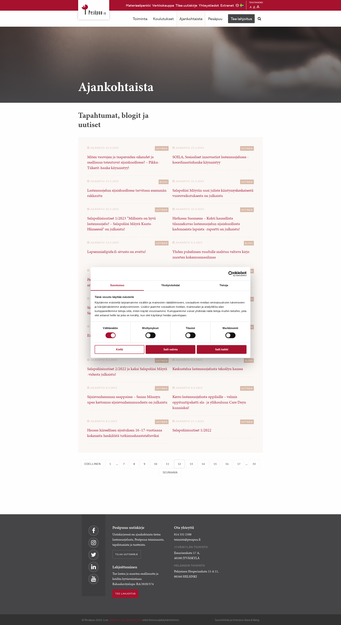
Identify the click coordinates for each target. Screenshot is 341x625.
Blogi (163, 181)
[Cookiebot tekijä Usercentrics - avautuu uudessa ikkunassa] (231, 273)
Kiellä (119, 349)
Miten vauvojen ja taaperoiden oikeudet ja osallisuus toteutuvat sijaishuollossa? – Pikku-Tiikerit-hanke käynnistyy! (123, 162)
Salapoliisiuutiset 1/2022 (191, 430)
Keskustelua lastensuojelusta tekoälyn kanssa (207, 369)
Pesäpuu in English (237, 5)
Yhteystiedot (209, 5)
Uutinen (161, 148)
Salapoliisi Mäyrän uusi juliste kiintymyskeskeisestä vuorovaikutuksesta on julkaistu (212, 193)
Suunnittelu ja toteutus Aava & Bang (237, 620)
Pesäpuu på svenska (241, 5)
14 (203, 464)
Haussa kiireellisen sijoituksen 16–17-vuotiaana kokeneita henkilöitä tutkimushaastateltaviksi (124, 432)
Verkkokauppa (163, 5)
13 (191, 464)
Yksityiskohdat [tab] (170, 285)
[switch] (150, 335)
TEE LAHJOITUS (125, 593)
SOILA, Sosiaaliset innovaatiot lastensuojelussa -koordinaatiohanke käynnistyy (210, 159)
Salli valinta (170, 349)
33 (254, 464)
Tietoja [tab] (224, 285)
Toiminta (140, 18)
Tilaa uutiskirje (186, 5)
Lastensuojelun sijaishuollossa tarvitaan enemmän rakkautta (126, 193)
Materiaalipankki (138, 5)
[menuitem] (138, 5)
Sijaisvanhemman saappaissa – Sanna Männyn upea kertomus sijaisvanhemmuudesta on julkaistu (127, 399)
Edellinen (93, 464)
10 (155, 464)
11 (167, 464)
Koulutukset (163, 18)
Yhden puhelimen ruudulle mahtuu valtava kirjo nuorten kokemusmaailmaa (210, 254)
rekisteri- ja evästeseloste (125, 620)
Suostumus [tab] (117, 285)
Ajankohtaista (190, 18)
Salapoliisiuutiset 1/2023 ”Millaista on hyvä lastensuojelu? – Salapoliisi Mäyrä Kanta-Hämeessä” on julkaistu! (121, 223)
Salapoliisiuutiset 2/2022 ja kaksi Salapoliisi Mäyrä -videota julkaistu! (127, 371)
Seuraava (170, 472)
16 (227, 464)
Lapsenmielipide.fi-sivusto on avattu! (116, 251)
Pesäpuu (93, 10)
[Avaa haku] (259, 18)
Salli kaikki (221, 349)
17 (238, 464)
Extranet (227, 5)
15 (215, 464)
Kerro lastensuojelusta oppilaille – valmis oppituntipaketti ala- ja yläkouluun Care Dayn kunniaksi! (209, 402)
